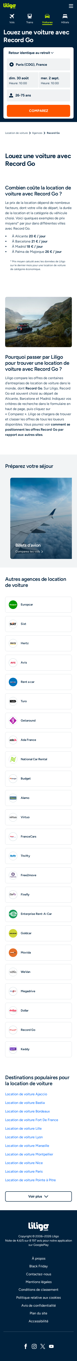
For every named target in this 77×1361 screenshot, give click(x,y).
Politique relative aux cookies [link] (38, 1297)
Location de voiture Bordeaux (27, 1111)
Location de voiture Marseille (27, 1146)
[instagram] (34, 1346)
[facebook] (25, 1346)
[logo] (9, 5)
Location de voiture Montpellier (29, 1154)
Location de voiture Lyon (24, 1137)
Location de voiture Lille (23, 1128)
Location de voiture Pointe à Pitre (30, 1180)
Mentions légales (39, 1282)
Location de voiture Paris (24, 1171)
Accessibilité (38, 1321)
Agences (37, 132)
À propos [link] (38, 1258)
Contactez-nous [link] (38, 1274)
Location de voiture (16, 132)
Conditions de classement (38, 1290)
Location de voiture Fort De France (31, 1120)
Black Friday (38, 1266)
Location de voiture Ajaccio (26, 1094)
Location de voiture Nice (24, 1163)
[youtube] (51, 1346)
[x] (42, 1346)
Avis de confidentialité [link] (38, 1305)
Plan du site (38, 1313)
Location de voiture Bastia (25, 1103)
